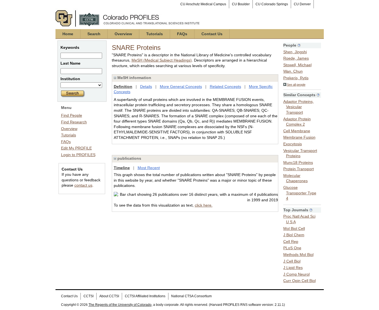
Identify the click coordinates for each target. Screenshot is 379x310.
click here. (204, 205)
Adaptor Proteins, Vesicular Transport (298, 107)
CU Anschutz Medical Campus (203, 4)
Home (67, 34)
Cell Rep (290, 241)
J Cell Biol (291, 261)
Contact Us (212, 34)
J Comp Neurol (296, 274)
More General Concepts (181, 86)
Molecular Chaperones (295, 178)
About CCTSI (109, 296)
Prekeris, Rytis (296, 78)
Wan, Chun (293, 71)
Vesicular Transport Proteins (300, 153)
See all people (296, 84)
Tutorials (154, 34)
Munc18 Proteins (298, 162)
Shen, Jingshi (295, 52)
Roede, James (296, 58)
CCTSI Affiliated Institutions (145, 296)
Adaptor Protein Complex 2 (297, 122)
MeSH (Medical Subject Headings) (162, 60)
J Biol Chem (293, 235)
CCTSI (89, 296)
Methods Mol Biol (298, 254)
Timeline (122, 168)
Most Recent (149, 168)
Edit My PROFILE (76, 148)
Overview (123, 34)
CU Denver (302, 4)
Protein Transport (298, 169)
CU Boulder (241, 4)
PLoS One (292, 248)
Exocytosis (292, 144)
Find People (71, 115)
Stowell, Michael (297, 65)
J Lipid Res (293, 267)
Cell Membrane (296, 131)
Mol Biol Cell (294, 228)
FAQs (182, 34)
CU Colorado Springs (272, 4)
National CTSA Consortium (191, 296)
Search (93, 34)
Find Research (74, 122)
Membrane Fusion (299, 137)
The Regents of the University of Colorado (120, 305)
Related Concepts (225, 86)
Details (146, 86)
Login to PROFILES (78, 155)
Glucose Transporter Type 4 (299, 192)
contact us (83, 185)
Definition (123, 86)
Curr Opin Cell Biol (299, 280)
